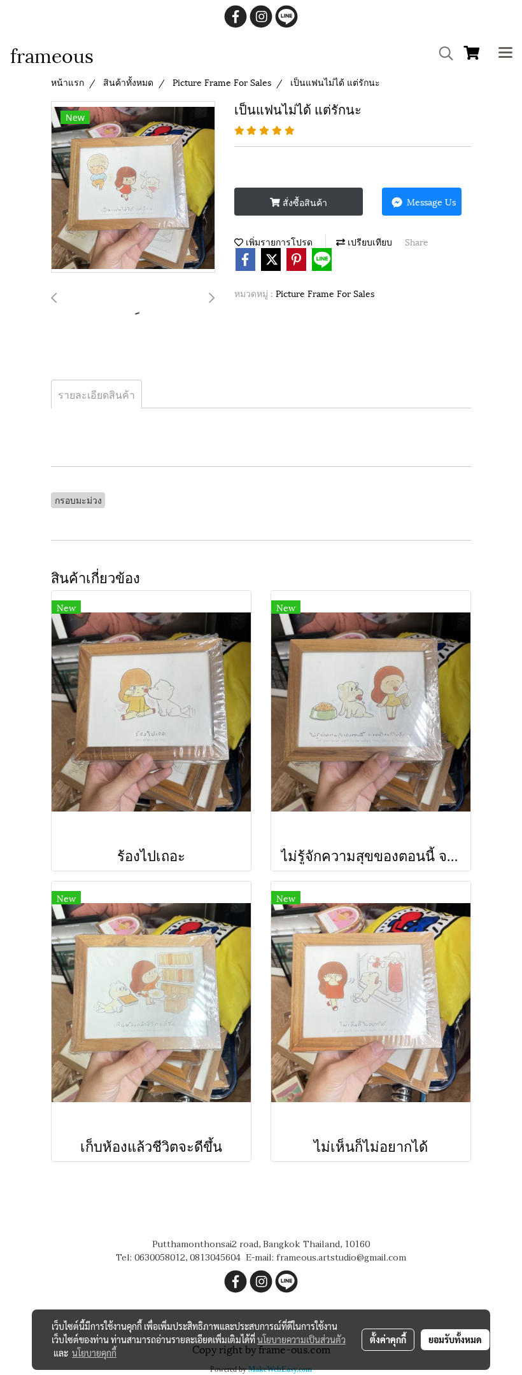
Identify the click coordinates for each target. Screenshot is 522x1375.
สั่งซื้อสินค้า (303, 202)
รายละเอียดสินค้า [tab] (96, 394)
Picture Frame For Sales (325, 293)
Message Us (430, 201)
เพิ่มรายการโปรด (278, 241)
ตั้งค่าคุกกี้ (388, 1339)
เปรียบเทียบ (368, 241)
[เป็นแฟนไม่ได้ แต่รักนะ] (133, 187)
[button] (442, 53)
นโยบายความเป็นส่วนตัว (301, 1339)
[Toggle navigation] (505, 53)
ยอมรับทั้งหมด (455, 1339)
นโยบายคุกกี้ (94, 1352)
